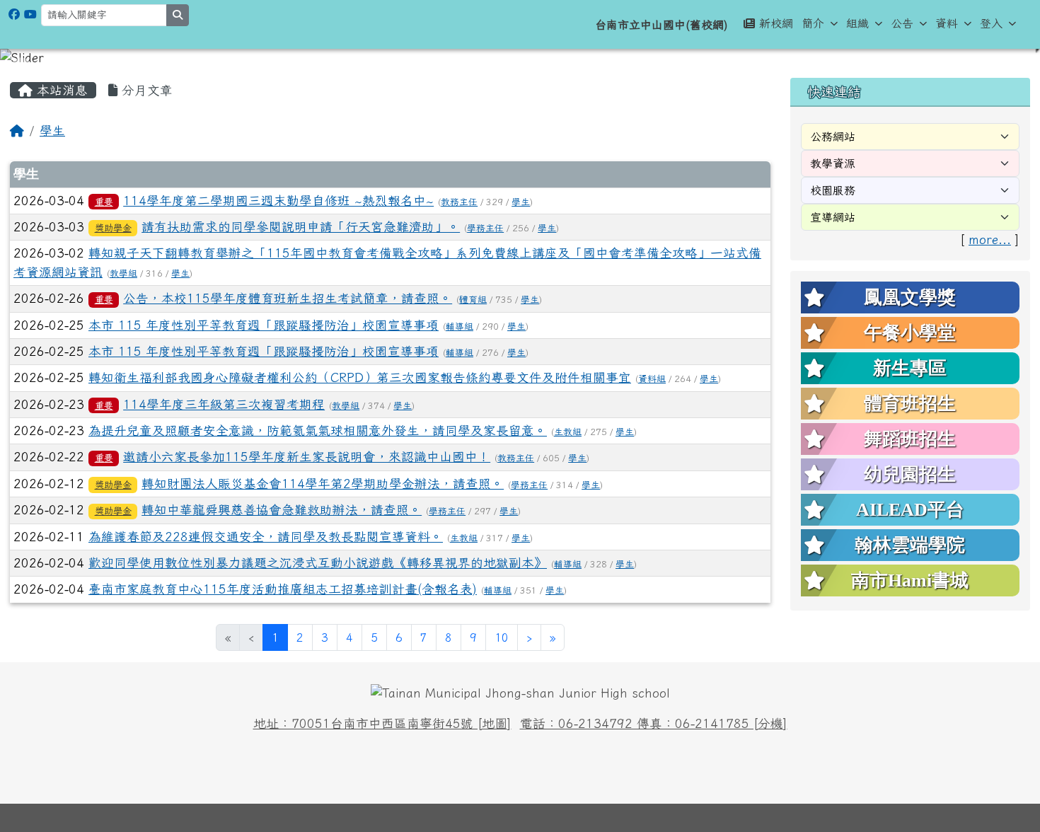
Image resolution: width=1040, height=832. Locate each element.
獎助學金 (113, 228)
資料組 (652, 378)
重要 (104, 202)
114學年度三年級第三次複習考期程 (224, 404)
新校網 (776, 23)
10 (502, 637)
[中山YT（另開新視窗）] (30, 14)
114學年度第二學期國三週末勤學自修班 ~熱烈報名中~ (278, 201)
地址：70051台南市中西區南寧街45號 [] (382, 723)
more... (990, 239)
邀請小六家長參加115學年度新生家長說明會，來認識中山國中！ (306, 457)
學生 (52, 131)
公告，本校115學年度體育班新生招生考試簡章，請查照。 (287, 298)
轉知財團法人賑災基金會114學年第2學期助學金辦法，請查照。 (322, 484)
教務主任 (459, 202)
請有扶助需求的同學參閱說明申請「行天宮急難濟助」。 (300, 227)
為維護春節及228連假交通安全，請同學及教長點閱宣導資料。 (265, 537)
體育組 (473, 299)
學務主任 (485, 228)
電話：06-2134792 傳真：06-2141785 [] (653, 723)
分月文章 (145, 90)
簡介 (813, 23)
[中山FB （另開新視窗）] (14, 14)
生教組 (568, 432)
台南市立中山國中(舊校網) (661, 24)
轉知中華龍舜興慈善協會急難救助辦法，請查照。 (281, 510)
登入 (991, 23)
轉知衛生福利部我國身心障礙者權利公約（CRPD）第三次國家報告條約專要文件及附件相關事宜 (359, 377)
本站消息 (60, 90)
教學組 (123, 273)
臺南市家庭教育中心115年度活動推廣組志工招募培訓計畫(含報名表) (282, 589)
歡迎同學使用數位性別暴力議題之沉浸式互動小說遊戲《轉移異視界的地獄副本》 (317, 563)
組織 (857, 23)
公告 (902, 23)
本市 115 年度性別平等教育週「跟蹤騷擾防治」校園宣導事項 (263, 325)
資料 (946, 23)
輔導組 (459, 326)
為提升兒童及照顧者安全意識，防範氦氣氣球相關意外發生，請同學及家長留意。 (317, 430)
